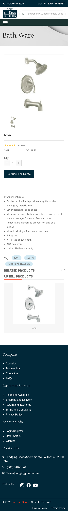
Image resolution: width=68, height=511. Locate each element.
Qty (6, 158)
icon (16, 258)
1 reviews (20, 145)
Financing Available (17, 394)
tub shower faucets (19, 264)
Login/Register (14, 431)
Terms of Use (58, 508)
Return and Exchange (18, 404)
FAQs (9, 378)
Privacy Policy (14, 414)
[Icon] (34, 303)
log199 (30, 258)
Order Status (13, 436)
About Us (11, 363)
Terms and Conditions (18, 409)
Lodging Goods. (21, 502)
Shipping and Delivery (19, 399)
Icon (34, 328)
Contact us (12, 373)
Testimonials (13, 368)
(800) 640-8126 (16, 467)
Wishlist (10, 441)
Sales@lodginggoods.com (22, 473)
